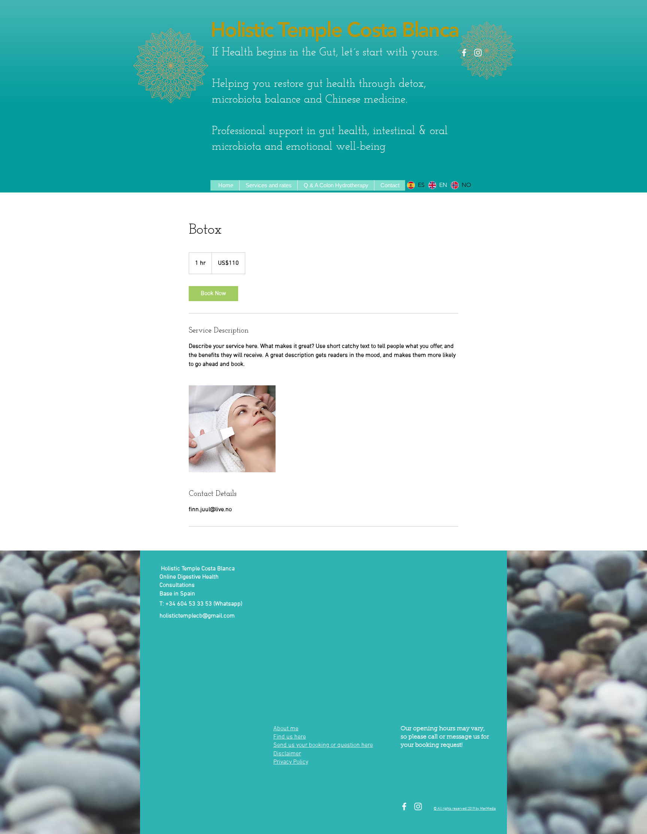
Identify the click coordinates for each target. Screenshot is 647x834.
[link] (213, 293)
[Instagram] (478, 53)
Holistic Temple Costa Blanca (334, 30)
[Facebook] (464, 53)
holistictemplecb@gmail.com (197, 616)
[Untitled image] (232, 428)
